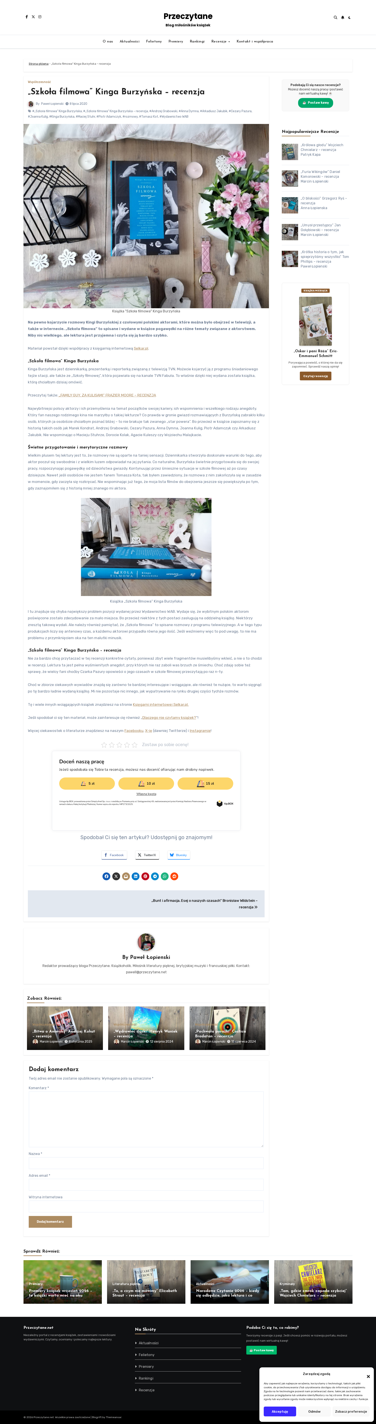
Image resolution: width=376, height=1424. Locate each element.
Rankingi (197, 41)
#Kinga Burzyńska (61, 117)
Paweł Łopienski (52, 104)
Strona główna (39, 63)
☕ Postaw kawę (261, 1350)
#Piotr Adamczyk (108, 117)
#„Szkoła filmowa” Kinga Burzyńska (57, 111)
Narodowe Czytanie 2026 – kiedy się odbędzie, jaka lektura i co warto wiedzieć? (227, 1295)
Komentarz (39, 1088)
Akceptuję (280, 1412)
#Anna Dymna (189, 111)
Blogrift (97, 1417)
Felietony (154, 41)
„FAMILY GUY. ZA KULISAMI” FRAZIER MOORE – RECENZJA (107, 395)
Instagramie (200, 730)
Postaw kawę (315, 103)
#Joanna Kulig (38, 117)
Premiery (175, 41)
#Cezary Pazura (240, 111)
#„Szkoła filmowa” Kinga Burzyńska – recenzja (115, 111)
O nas (108, 41)
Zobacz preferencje (351, 1412)
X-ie (148, 730)
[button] (366, 1374)
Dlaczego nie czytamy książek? (169, 717)
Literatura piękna (126, 1284)
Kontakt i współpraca (255, 41)
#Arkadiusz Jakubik (213, 111)
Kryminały (287, 1284)
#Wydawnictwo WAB (173, 117)
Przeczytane (188, 16)
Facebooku (133, 730)
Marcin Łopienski (51, 1041)
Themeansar (113, 1417)
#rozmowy (130, 117)
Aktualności (130, 41)
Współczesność (39, 82)
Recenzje (219, 41)
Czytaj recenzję (315, 376)
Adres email (39, 1175)
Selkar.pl (141, 348)
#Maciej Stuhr (85, 117)
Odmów (314, 1412)
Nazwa (35, 1154)
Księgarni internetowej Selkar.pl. (161, 704)
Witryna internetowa (45, 1197)
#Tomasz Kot (148, 117)
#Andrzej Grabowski (163, 111)
